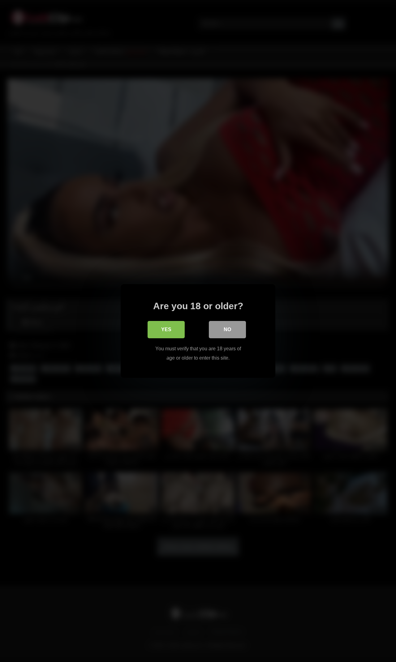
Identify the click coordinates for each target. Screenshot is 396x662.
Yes (166, 329)
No (227, 329)
